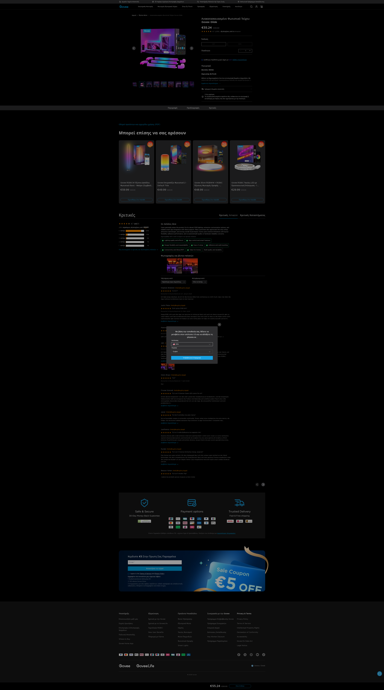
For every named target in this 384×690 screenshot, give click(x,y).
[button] (192, 344)
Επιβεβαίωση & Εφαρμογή (192, 358)
